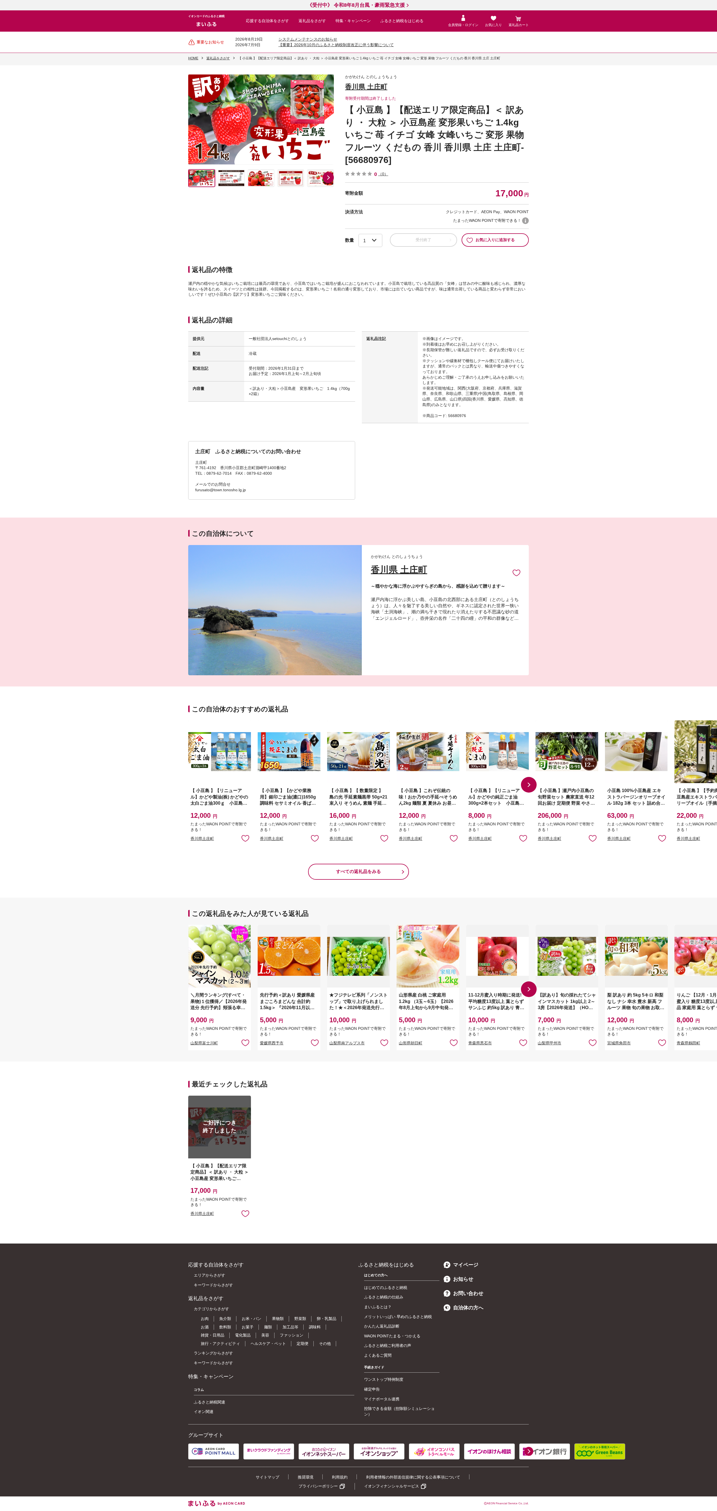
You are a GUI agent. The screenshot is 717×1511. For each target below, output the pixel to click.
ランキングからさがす (213, 1353)
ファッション (291, 1335)
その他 (325, 1343)
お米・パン (251, 1318)
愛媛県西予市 (271, 1043)
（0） (383, 174)
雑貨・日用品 (212, 1335)
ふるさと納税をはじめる (401, 20)
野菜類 (300, 1318)
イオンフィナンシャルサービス (391, 1486)
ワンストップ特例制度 (383, 1379)
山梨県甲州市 (549, 1043)
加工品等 (290, 1327)
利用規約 (340, 1477)
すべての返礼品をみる (358, 871)
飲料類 (225, 1327)
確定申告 (372, 1389)
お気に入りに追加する (495, 240)
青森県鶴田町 (688, 1043)
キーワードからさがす (213, 1285)
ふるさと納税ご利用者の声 (387, 1345)
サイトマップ (267, 1477)
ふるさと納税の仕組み (383, 1297)
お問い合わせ (468, 1293)
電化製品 (243, 1335)
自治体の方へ (468, 1307)
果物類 (278, 1318)
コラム (199, 1390)
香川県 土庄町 (366, 86)
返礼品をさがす (312, 20)
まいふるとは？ (378, 1307)
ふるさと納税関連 (209, 1402)
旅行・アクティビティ (220, 1343)
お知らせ (463, 1279)
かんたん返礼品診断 (381, 1326)
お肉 (205, 1318)
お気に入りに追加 (516, 572)
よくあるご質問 (378, 1355)
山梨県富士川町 (204, 1043)
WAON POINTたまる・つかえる (392, 1336)
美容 (265, 1335)
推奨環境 (305, 1477)
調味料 (315, 1327)
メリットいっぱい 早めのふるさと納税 (398, 1316)
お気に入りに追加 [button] (245, 838)
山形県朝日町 (410, 1043)
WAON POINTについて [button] (525, 220)
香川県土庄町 (202, 838)
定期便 (302, 1343)
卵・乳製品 (326, 1318)
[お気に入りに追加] (516, 572)
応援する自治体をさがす (267, 20)
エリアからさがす (209, 1275)
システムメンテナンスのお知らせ (307, 39)
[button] (328, 177)
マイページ (465, 1265)
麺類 (268, 1327)
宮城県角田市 (619, 1043)
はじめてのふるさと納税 (385, 1287)
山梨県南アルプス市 (347, 1043)
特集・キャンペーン (353, 20)
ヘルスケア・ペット (268, 1343)
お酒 (205, 1327)
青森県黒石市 (480, 1043)
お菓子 (247, 1327)
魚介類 (225, 1318)
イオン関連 (203, 1411)
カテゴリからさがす (211, 1309)
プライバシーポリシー (318, 1486)
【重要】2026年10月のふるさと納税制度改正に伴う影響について (336, 45)
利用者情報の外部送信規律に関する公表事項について (413, 1477)
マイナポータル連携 (381, 1399)
